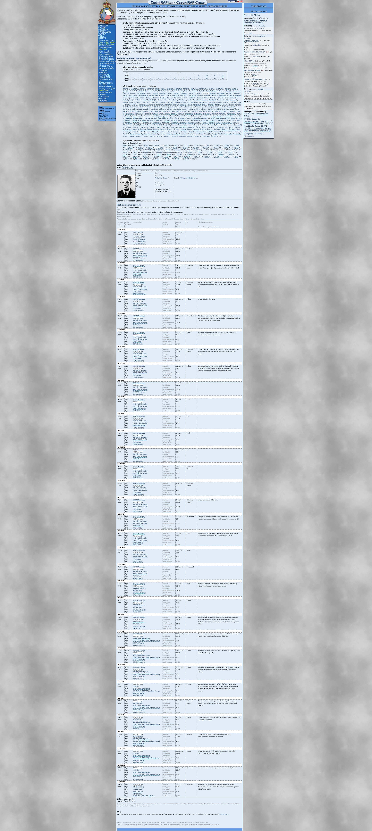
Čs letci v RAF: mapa (106, 44)
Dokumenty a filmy (105, 92)
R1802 (145, 152)
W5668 (179, 154)
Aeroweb (258, 134)
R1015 (195, 147)
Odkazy (102, 99)
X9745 (135, 156)
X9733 (220, 154)
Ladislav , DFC (251, 40)
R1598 (223, 150)
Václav (138, 232)
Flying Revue (249, 134)
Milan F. (139, 243)
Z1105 (226, 156)
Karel (137, 274)
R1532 (208, 150)
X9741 (230, 154)
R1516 (198, 150)
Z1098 (216, 156)
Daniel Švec (249, 114)
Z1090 (206, 156)
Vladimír (139, 239)
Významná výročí (105, 46)
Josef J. (139, 645)
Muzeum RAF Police (252, 15)
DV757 (166, 145)
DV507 (125, 145)
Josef (137, 590)
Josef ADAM (103, 71)
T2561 (220, 152)
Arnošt (139, 634)
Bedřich (140, 256)
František (140, 253)
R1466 (178, 150)
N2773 (150, 147)
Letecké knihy (104, 90)
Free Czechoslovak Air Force (255, 20)
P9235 (175, 147)
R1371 (127, 150)
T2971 (145, 154)
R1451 (158, 150)
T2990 (169, 154)
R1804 (159, 152)
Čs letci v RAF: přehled (107, 42)
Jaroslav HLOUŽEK (106, 79)
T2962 (135, 154)
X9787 (155, 156)
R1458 (168, 150)
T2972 (159, 154)
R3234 (190, 152)
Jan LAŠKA (103, 85)
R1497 (188, 150)
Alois (139, 237)
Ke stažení (103, 97)
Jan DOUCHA (104, 74)
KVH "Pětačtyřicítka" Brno (252, 120)
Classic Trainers (257, 124)
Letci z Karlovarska (105, 54)
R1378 (137, 150)
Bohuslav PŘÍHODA (106, 86)
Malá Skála (256, 45)
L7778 (187, 145)
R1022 (216, 147)
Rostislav (254, 52)
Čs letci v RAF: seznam (107, 40)
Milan (138, 779)
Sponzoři (102, 101)
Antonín (138, 791)
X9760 (145, 156)
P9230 (160, 147)
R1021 (205, 147)
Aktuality (103, 26)
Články (102, 34)
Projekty (103, 30)
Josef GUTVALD (104, 78)
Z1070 (196, 156)
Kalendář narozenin (105, 47)
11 (215, 75)
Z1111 (236, 156)
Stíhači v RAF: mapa (106, 58)
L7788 (207, 145)
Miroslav (139, 241)
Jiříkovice (256, 83)
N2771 (130, 147)
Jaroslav (139, 249)
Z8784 (157, 159)
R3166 (169, 152)
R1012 (185, 147)
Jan (138, 511)
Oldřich (138, 703)
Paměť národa (265, 131)
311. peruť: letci (104, 65)
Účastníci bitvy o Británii (107, 61)
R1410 (147, 150)
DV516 (146, 145)
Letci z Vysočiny (104, 51)
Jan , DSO (252, 70)
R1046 (226, 147)
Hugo (138, 234)
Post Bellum (254, 131)
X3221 (210, 154)
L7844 (237, 145)
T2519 (200, 152)
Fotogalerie (104, 32)
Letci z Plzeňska (104, 53)
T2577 (230, 152)
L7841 (217, 145)
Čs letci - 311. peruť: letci (253, 94)
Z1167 (147, 159)
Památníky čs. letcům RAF (254, 23)
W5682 (189, 154)
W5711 (200, 154)
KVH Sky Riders (250, 119)
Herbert (141, 638)
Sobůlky (255, 65)
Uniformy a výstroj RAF (107, 89)
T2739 (125, 154)
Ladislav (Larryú (146, 640)
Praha (254, 74)
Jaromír (139, 392)
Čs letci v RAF (127, 167)
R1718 (125, 152)
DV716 (156, 145)
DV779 (177, 145)
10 (207, 75)
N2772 (140, 147)
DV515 (135, 145)
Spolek (101, 28)
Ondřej (138, 787)
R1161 (236, 147)
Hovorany (256, 56)
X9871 (166, 156)
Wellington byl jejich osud (188, 178)
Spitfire (102, 95)
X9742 (125, 156)
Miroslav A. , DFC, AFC (255, 79)
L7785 (197, 145)
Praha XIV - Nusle (161, 178)
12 (223, 75)
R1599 (233, 150)
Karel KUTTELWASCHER (106, 82)
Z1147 (127, 159)
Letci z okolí (103, 49)
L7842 (227, 145)
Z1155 (137, 159)
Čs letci (102, 38)
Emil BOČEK (103, 72)
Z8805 (167, 159)
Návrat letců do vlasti (106, 68)
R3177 (180, 152)
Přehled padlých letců (106, 63)
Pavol (138, 777)
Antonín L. (139, 258)
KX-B (266, 124)
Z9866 (187, 159)
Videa (101, 36)
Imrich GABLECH (105, 76)
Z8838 (177, 159)
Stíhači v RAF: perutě (106, 60)
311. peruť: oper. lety (106, 67)
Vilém (137, 595)
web (250, 33)
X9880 (186, 156)
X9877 (176, 156)
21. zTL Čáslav (254, 126)
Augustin (139, 643)
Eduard (138, 526)
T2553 (210, 152)
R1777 (135, 152)
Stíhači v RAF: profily (106, 56)
